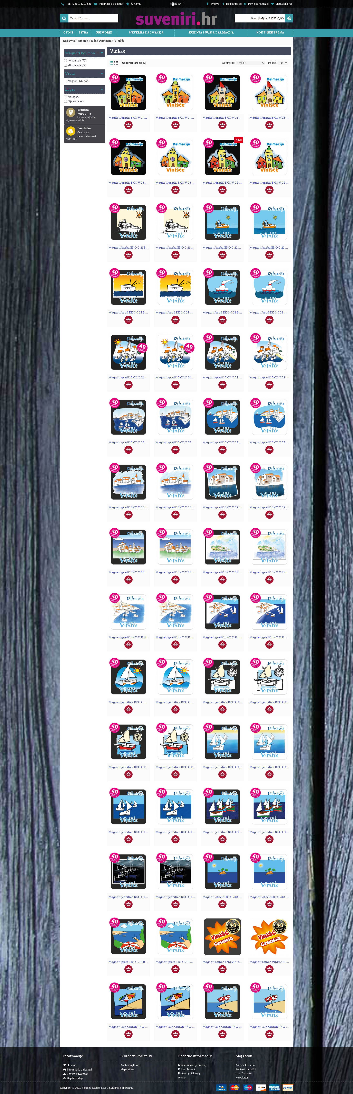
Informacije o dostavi (79, 1069)
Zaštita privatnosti (77, 1073)
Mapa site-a (127, 1069)
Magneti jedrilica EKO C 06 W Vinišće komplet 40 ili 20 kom (176, 702)
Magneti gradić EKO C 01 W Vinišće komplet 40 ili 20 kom (176, 377)
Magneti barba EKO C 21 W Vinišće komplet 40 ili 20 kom (176, 247)
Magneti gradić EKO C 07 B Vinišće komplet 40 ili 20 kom (223, 507)
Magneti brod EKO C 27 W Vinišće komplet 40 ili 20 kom (176, 312)
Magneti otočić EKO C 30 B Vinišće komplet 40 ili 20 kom (223, 897)
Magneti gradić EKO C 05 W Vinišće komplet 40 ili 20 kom (176, 507)
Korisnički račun (245, 1065)
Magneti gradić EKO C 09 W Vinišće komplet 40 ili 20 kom (270, 572)
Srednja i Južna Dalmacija (94, 40)
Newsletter (242, 1077)
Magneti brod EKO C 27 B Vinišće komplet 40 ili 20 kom (129, 312)
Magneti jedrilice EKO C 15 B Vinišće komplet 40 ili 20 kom (223, 832)
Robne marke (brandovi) (192, 1065)
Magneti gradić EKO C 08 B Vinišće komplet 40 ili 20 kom (129, 572)
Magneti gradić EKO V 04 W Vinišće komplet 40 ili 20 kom (270, 182)
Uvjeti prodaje (75, 1078)
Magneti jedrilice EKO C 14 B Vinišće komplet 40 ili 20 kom (129, 832)
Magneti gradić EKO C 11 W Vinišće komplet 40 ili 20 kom (176, 637)
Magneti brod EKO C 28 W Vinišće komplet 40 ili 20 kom (270, 312)
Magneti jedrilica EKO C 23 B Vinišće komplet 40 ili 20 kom (223, 702)
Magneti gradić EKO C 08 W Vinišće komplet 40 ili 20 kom (176, 572)
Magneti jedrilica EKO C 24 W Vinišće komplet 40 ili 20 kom (176, 767)
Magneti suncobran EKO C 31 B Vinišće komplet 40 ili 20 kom (223, 1026)
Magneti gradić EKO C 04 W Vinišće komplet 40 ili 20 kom (270, 442)
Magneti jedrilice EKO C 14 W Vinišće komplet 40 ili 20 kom (176, 832)
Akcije (181, 1077)
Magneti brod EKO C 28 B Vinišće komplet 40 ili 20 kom (223, 312)
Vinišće (119, 40)
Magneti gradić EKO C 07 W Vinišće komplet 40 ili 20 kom (270, 507)
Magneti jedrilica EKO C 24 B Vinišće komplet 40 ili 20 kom (129, 767)
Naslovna (69, 40)
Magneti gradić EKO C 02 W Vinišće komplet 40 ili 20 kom (270, 377)
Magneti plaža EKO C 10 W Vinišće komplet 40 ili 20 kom (176, 962)
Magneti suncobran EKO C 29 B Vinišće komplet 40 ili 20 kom (129, 1026)
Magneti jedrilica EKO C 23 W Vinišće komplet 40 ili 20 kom (270, 702)
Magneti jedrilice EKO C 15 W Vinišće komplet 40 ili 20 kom (270, 832)
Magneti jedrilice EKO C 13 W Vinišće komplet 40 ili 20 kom (270, 767)
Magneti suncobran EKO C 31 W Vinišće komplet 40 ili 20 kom (270, 1026)
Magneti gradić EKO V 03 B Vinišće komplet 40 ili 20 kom (129, 182)
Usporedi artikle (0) (134, 62)
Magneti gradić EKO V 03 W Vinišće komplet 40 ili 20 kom (176, 182)
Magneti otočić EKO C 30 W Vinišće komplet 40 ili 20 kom (270, 897)
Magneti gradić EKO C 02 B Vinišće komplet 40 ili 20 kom (223, 377)
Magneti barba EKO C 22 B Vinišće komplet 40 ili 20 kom (223, 247)
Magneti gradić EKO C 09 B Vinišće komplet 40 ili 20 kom (223, 572)
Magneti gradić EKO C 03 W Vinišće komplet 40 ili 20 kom (176, 442)
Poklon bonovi (186, 1069)
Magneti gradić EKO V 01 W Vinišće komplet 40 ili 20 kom (176, 117)
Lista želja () (243, 1073)
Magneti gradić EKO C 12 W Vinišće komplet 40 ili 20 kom (270, 637)
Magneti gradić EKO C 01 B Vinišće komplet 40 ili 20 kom (129, 377)
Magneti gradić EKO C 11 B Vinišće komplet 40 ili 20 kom (129, 637)
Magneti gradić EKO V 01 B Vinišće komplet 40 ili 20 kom (129, 117)
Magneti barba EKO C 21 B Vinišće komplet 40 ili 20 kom (129, 247)
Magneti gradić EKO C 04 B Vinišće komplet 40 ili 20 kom (223, 442)
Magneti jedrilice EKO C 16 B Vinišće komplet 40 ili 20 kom (129, 897)
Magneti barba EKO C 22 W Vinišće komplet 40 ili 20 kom (270, 247)
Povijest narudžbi (246, 1069)
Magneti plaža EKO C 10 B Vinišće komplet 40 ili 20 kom (129, 962)
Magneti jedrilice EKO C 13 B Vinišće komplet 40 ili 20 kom (223, 767)
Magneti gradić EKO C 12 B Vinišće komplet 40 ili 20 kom (223, 637)
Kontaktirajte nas (131, 1065)
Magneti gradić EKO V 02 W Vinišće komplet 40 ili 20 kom (270, 117)
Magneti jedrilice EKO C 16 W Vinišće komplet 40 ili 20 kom (176, 897)
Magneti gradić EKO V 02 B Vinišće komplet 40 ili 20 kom (223, 117)
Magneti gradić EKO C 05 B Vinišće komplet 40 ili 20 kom (129, 507)
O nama (71, 1065)
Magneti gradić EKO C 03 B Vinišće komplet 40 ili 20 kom (129, 442)
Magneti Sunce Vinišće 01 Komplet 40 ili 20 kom (270, 962)
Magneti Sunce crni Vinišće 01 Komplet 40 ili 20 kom (223, 962)
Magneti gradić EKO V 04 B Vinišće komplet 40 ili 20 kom (223, 182)
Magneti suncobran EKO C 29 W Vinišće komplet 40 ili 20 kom (176, 1026)
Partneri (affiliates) (189, 1073)
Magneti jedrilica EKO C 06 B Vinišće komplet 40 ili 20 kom (129, 702)
